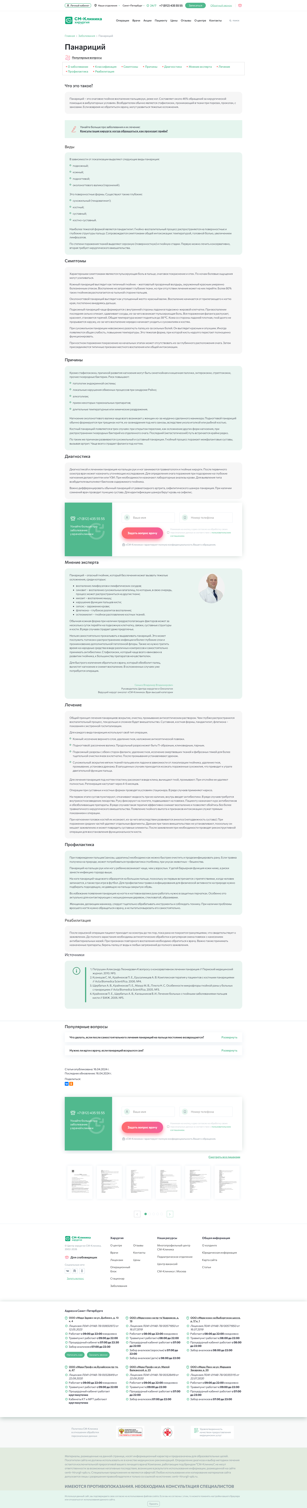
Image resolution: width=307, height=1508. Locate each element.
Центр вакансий (167, 1264)
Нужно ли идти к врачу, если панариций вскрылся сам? (107, 1050)
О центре (200, 20)
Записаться (195, 5)
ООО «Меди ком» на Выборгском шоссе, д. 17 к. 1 (215, 1319)
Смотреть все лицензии (224, 1157)
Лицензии (116, 1260)
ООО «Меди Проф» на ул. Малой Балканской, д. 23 (149, 1368)
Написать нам (75, 1354)
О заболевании (78, 66)
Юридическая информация (219, 1252)
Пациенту (161, 20)
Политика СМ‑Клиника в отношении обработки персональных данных (85, 1432)
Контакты (215, 20)
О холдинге (209, 1245)
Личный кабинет (79, 5)
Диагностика (173, 66)
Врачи (136, 20)
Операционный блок (119, 1269)
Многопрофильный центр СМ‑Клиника (173, 1247)
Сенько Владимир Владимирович (154, 684)
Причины (151, 66)
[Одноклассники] (71, 1084)
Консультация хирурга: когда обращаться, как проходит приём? (124, 131)
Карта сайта (209, 1260)
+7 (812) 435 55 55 (171, 5)
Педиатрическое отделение (175, 1256)
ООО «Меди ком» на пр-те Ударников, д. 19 (154, 1319)
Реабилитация (104, 71)
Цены (174, 20)
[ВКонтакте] (67, 1084)
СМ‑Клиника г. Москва (171, 1271)
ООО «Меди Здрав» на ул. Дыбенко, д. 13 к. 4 (93, 1319)
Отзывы (186, 20)
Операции (122, 20)
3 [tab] (153, 1214)
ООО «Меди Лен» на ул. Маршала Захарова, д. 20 (210, 1368)
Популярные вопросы (87, 57)
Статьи (206, 1267)
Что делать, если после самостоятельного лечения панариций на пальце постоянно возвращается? (137, 1037)
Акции (147, 20)
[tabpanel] (80, 1182)
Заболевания (118, 1285)
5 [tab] (161, 1214)
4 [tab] (157, 1214)
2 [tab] (149, 1214)
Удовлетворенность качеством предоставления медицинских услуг (215, 1432)
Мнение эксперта (200, 66)
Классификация (105, 66)
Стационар (117, 1278)
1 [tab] (145, 1214)
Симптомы (130, 66)
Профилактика (78, 71)
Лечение (224, 66)
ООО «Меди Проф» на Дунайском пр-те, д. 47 (93, 1368)
